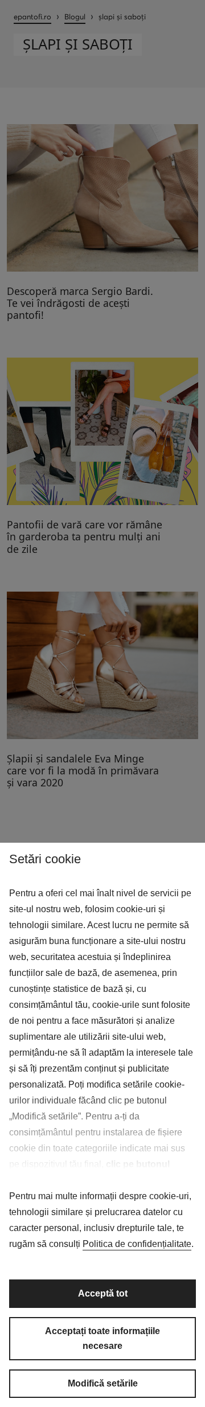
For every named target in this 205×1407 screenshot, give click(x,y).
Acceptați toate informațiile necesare (102, 1338)
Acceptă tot (103, 1293)
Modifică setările (103, 1383)
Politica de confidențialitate (137, 1244)
